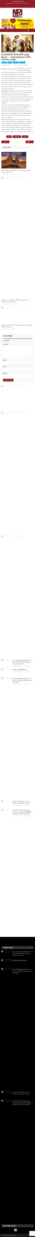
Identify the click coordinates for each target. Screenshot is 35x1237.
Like (9, 136)
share (25, 136)
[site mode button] (29, 30)
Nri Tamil (15, 65)
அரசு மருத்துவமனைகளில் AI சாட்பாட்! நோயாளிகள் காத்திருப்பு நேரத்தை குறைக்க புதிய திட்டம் (22, 662)
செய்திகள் (16, 62)
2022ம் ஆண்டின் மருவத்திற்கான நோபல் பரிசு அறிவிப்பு (30, 142)
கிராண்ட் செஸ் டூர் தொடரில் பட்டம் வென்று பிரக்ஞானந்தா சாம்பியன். (21, 802)
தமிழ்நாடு (22, 62)
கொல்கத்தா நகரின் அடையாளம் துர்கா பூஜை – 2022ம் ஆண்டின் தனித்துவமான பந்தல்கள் (6, 142)
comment (16, 136)
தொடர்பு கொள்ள (17, 3)
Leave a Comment (24, 65)
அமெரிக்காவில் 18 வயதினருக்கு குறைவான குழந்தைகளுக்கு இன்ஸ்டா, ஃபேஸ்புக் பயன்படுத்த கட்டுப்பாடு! (22, 811)
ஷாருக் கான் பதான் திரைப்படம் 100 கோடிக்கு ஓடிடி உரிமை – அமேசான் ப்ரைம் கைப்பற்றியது (15, 300)
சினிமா (9, 62)
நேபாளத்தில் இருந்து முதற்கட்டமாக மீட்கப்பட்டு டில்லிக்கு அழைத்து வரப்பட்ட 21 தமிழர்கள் (22, 680)
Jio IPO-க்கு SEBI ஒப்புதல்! (19, 669)
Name (5, 360)
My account (25, 3)
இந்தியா (4, 62)
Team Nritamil (26, 666)
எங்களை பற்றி (9, 3)
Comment (6, 344)
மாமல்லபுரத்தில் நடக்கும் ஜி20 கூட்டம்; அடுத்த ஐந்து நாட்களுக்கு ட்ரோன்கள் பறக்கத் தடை (16, 171)
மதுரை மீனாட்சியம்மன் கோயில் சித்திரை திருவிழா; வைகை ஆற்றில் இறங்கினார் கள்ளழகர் (16, 325)
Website (5, 373)
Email (5, 366)
